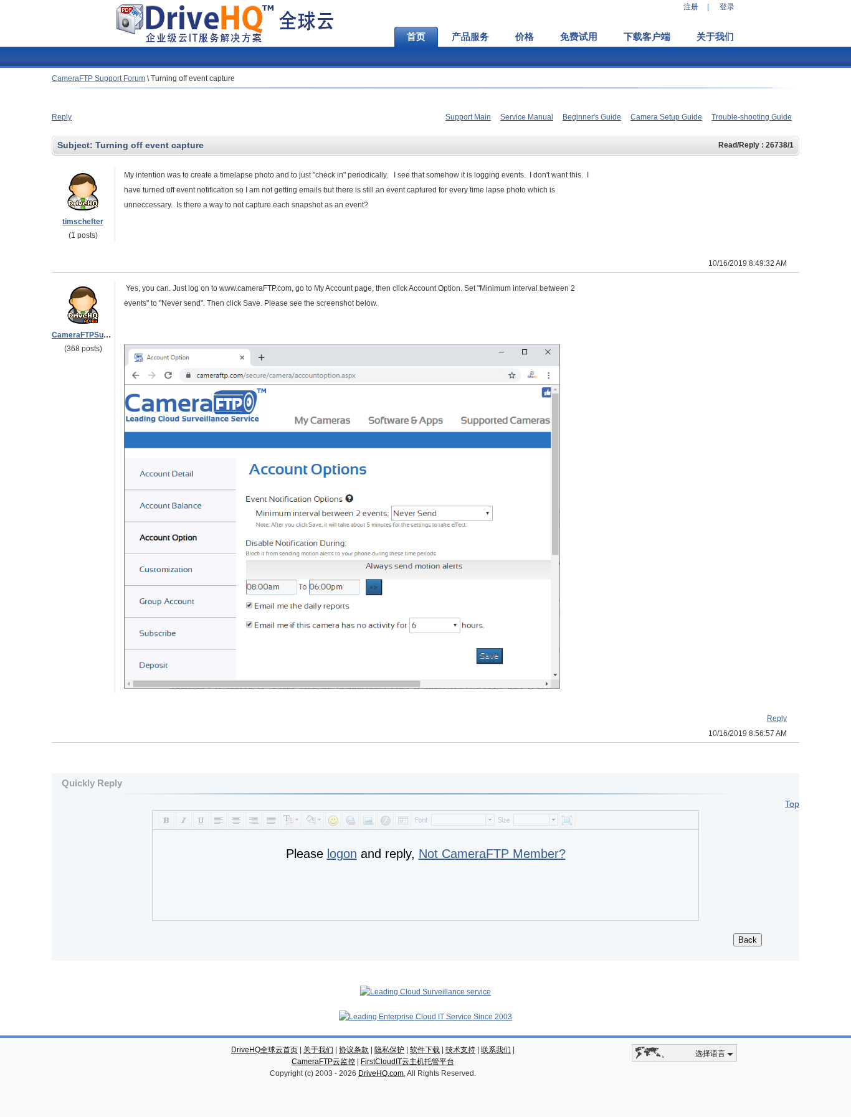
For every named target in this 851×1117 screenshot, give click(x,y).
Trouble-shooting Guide (751, 117)
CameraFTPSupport (87, 335)
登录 (727, 6)
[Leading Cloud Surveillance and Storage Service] (425, 991)
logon (342, 853)
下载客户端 (647, 37)
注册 (690, 6)
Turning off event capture (193, 78)
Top (792, 804)
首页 (416, 37)
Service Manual (526, 117)
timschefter (82, 221)
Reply (62, 117)
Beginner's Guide (592, 117)
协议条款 (354, 1049)
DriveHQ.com (381, 1073)
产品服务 (470, 37)
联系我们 (496, 1049)
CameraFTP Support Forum (98, 78)
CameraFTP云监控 (323, 1061)
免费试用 (578, 37)
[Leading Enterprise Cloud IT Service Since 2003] (425, 1016)
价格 (524, 37)
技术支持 (460, 1049)
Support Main (468, 117)
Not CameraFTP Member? (492, 853)
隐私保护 (389, 1049)
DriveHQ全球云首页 (264, 1049)
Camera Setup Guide (666, 117)
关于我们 (715, 37)
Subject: (76, 145)
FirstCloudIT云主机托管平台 (407, 1061)
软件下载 (425, 1049)
